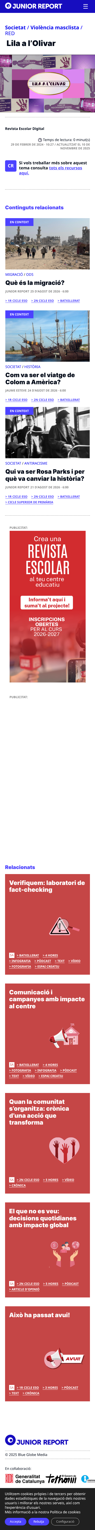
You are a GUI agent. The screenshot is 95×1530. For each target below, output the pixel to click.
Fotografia (21, 966)
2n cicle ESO (44, 301)
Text (61, 961)
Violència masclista (54, 27)
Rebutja (38, 1521)
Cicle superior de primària (30, 502)
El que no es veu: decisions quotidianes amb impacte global (43, 1218)
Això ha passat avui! (39, 1315)
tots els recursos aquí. (50, 170)
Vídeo (76, 961)
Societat (15, 27)
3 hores (51, 1387)
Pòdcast (44, 961)
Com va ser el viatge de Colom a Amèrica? (40, 378)
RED (10, 33)
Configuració (65, 1521)
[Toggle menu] (85, 6)
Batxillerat (70, 301)
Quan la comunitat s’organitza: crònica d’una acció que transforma (39, 1112)
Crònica (19, 1185)
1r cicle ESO (17, 301)
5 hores (52, 1180)
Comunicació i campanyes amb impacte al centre (47, 999)
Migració (14, 274)
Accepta (15, 1521)
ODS (29, 274)
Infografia (21, 961)
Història (32, 366)
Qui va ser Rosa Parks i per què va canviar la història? (45, 475)
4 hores (51, 955)
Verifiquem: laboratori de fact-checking (47, 886)
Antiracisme (35, 463)
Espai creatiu (48, 966)
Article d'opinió (26, 1289)
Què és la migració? (35, 282)
